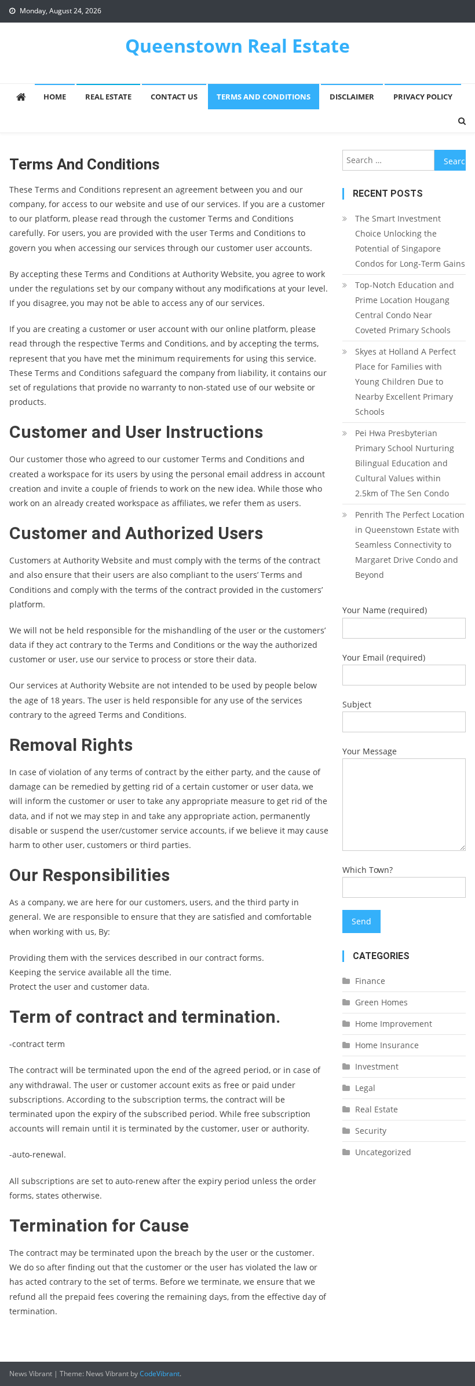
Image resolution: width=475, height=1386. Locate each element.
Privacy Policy (422, 96)
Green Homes (381, 1002)
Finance (370, 980)
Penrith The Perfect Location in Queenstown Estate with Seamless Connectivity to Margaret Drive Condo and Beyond (410, 544)
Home (54, 96)
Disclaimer (352, 96)
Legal (365, 1087)
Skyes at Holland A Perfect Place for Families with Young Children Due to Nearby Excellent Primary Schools (405, 381)
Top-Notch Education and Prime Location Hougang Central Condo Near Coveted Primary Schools (404, 307)
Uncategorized (383, 1152)
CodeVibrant (160, 1373)
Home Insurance (387, 1045)
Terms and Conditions (263, 96)
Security (370, 1130)
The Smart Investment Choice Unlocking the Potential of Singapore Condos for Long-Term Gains (410, 241)
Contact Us (174, 96)
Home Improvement (393, 1023)
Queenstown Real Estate (237, 45)
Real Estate (108, 96)
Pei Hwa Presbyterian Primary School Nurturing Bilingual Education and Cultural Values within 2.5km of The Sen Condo (404, 463)
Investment (377, 1066)
